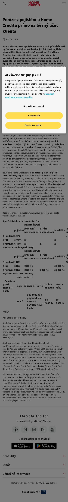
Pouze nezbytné (33, 125)
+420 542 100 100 (34, 416)
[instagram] (25, 429)
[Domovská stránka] (34, 4)
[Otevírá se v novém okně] (46, 446)
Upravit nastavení (33, 106)
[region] (34, 100)
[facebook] (16, 429)
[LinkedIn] (34, 429)
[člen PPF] (43, 491)
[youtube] (52, 429)
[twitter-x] (43, 429)
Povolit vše (34, 116)
